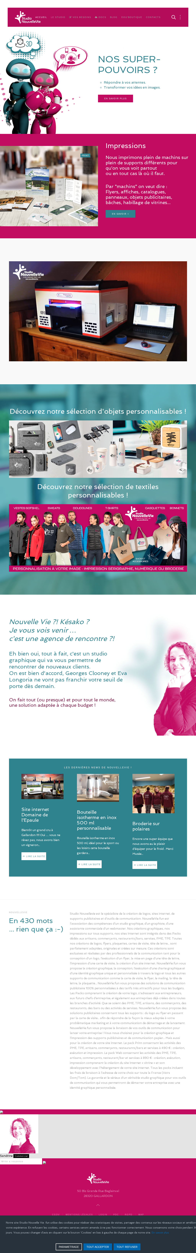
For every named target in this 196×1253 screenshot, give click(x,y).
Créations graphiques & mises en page (78, 218)
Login (103, 1214)
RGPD (128, 1214)
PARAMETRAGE (69, 1246)
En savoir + (120, 203)
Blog (114, 17)
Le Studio (58, 17)
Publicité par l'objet (86, 218)
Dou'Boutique (131, 17)
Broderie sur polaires (146, 826)
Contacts (153, 17)
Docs (102, 17)
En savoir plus (115, 111)
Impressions (82, 218)
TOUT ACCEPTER (98, 1246)
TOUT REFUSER (127, 1246)
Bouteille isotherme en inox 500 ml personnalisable (97, 820)
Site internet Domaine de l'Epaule (35, 815)
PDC (116, 1214)
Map (141, 1214)
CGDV (56, 1214)
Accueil (41, 17)
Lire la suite (35, 856)
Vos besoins (81, 17)
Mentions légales (79, 1214)
